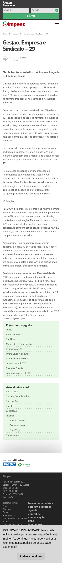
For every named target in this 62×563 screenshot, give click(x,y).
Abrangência (9, 515)
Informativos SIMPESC (17, 358)
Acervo (6, 521)
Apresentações (13, 334)
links (31, 520)
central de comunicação (36, 516)
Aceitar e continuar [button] (31, 556)
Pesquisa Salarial (14, 368)
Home (5, 34)
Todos (9, 329)
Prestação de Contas (12, 525)
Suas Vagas (15, 430)
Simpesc (20, 24)
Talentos (10, 415)
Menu (56, 25)
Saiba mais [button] (10, 546)
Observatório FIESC (16, 363)
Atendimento (12, 435)
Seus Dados (12, 391)
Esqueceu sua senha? (56, 10)
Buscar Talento (16, 420)
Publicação (13, 34)
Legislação (11, 411)
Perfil (5, 506)
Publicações (12, 401)
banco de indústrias (40, 503)
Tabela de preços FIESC (18, 373)
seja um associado (39, 507)
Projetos (10, 406)
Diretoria (7, 509)
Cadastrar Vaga (17, 425)
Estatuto (6, 512)
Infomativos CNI (14, 349)
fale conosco (36, 524)
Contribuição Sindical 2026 (15, 518)
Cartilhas (10, 339)
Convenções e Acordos (17, 396)
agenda (33, 510)
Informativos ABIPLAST (18, 354)
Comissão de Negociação (19, 344)
